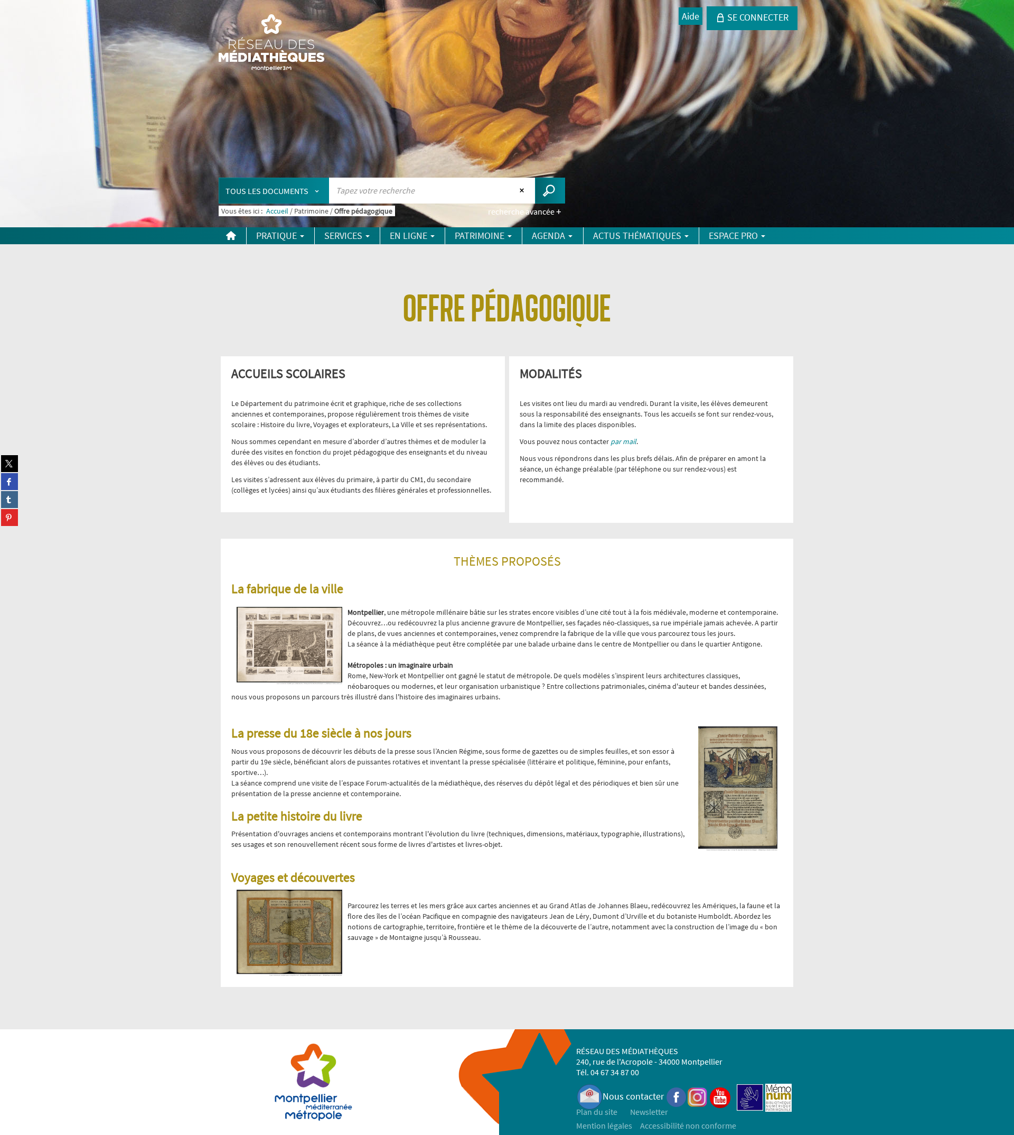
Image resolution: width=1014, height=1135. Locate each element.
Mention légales (604, 1125)
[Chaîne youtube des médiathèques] (720, 1096)
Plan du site (596, 1111)
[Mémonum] (778, 1096)
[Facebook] (676, 1096)
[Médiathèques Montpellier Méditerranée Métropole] (271, 43)
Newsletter (649, 1111)
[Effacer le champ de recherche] (523, 190)
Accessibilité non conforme (688, 1125)
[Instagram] (697, 1096)
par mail (623, 441)
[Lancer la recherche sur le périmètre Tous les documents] (550, 191)
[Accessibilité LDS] (750, 1096)
